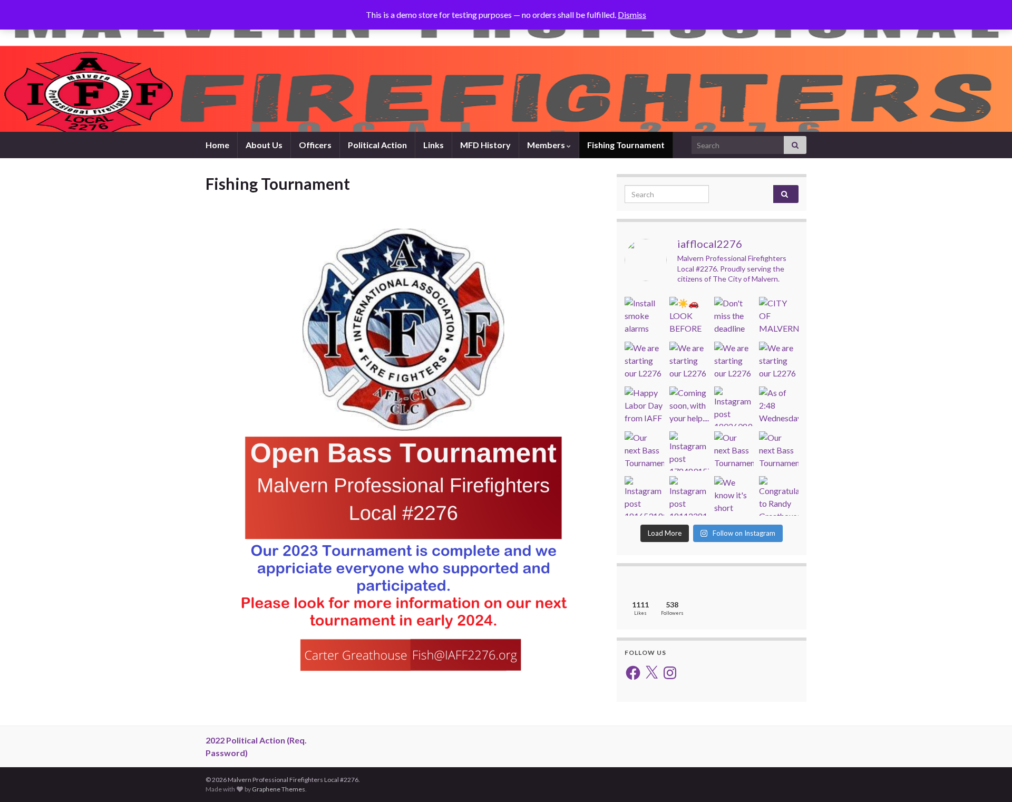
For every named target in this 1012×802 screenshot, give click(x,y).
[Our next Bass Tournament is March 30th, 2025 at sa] (734, 451)
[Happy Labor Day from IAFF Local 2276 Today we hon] (644, 406)
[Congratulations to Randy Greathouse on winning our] (779, 496)
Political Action (377, 145)
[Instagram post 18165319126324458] (644, 496)
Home (217, 145)
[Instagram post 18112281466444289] (689, 496)
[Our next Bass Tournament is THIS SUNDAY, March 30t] (644, 451)
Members (547, 145)
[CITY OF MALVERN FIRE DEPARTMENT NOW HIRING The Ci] (779, 316)
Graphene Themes (278, 789)
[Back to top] (988, 778)
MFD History (485, 145)
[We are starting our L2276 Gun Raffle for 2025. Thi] (644, 361)
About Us (264, 145)
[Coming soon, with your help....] (689, 406)
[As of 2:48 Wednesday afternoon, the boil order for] (779, 406)
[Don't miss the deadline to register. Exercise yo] (734, 316)
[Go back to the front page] (506, 66)
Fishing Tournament (626, 145)
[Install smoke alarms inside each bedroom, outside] (644, 316)
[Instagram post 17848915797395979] (689, 451)
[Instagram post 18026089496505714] (734, 406)
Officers (315, 145)
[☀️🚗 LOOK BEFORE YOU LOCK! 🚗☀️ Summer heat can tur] (689, 316)
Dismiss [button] (632, 14)
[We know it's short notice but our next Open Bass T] (734, 496)
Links (433, 145)
